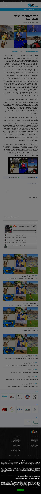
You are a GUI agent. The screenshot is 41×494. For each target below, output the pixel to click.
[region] (20, 476)
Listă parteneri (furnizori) (35, 487)
